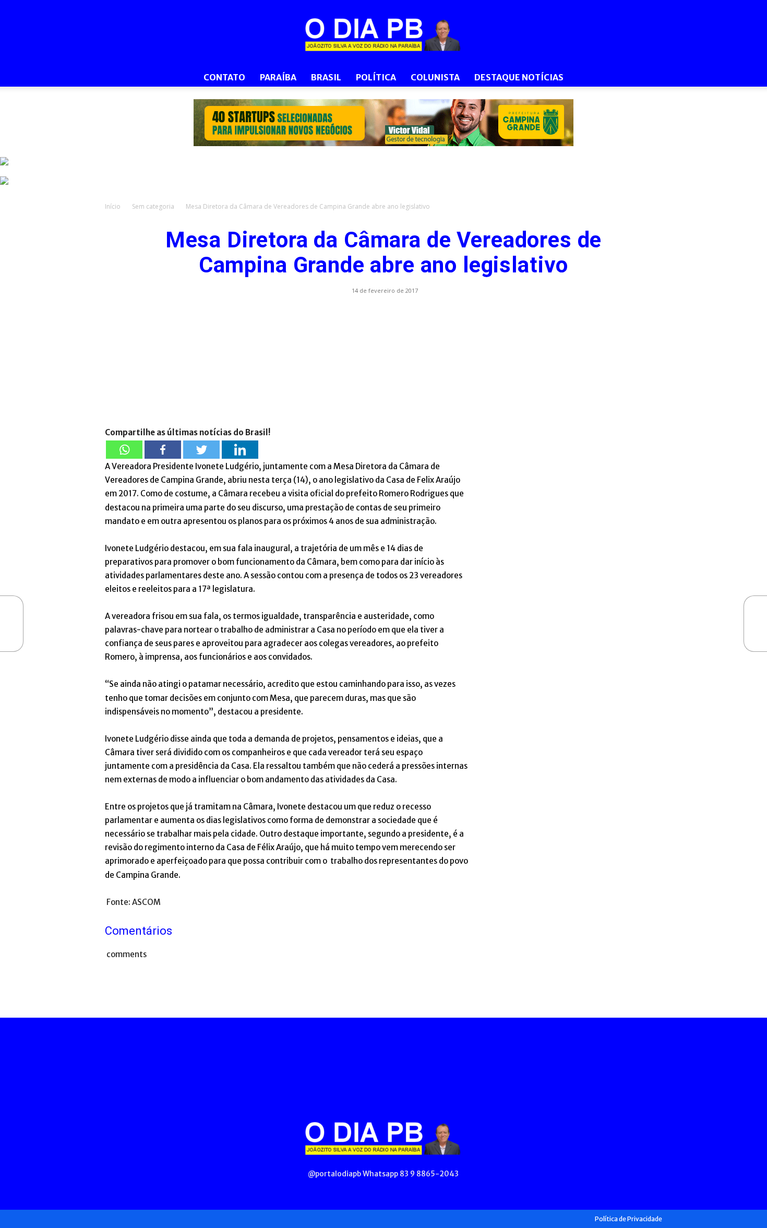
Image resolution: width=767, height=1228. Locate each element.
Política (376, 77)
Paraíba (278, 77)
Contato (224, 77)
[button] (649, 78)
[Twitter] (201, 449)
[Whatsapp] (124, 449)
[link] (383, 122)
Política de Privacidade (628, 1219)
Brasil (326, 77)
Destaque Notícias (519, 77)
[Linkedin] (240, 449)
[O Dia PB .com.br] (383, 34)
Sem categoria (153, 206)
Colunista (435, 77)
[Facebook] (163, 449)
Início (113, 206)
